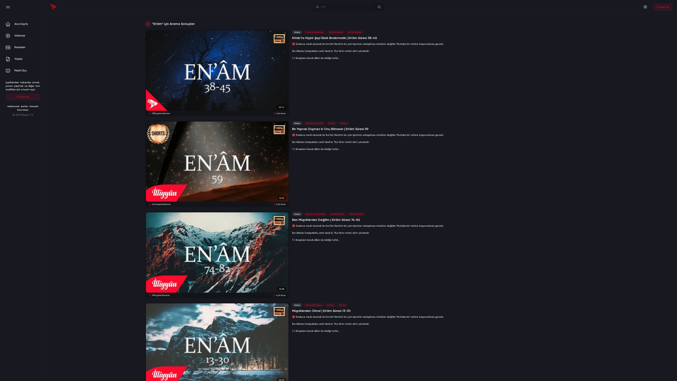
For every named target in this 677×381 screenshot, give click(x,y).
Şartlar (24, 106)
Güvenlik (33, 106)
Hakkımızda (13, 106)
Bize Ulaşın (23, 110)
